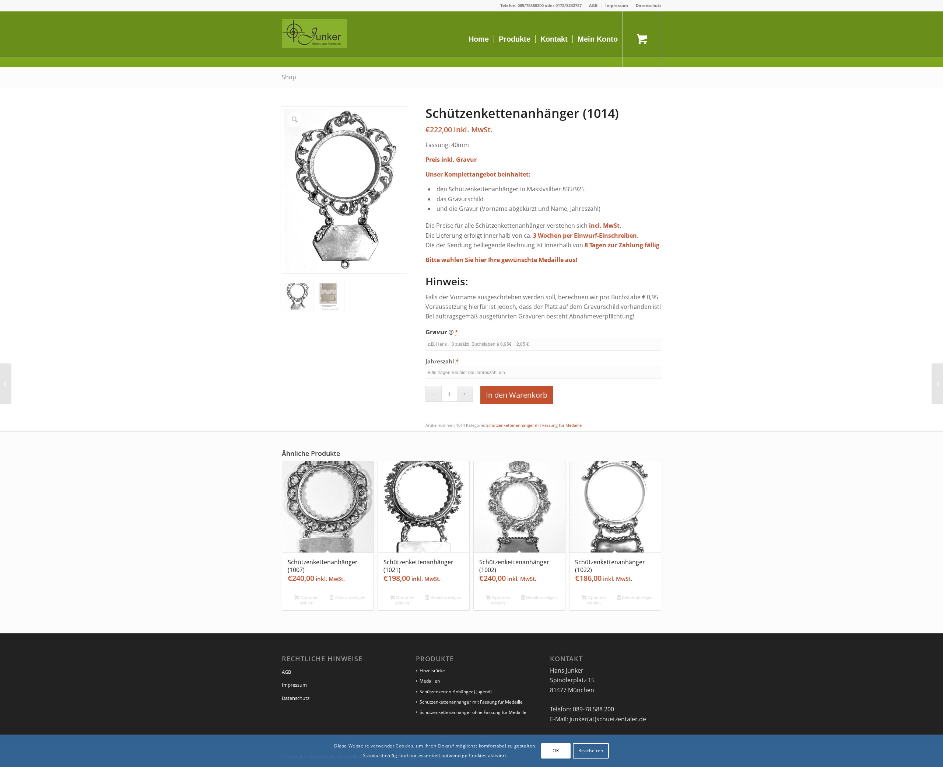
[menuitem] (593, 5)
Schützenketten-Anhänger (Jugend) (456, 691)
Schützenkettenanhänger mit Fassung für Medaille (534, 425)
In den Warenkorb (516, 395)
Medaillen (430, 681)
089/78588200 (531, 5)
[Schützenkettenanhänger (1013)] (5, 383)
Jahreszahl (442, 361)
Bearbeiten (590, 750)
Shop (289, 77)
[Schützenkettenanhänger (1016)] (937, 383)
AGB (593, 5)
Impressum (616, 5)
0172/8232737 (568, 5)
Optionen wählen (309, 600)
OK (556, 750)
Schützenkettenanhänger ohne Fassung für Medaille (473, 712)
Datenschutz (648, 5)
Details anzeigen (349, 597)
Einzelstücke (432, 670)
